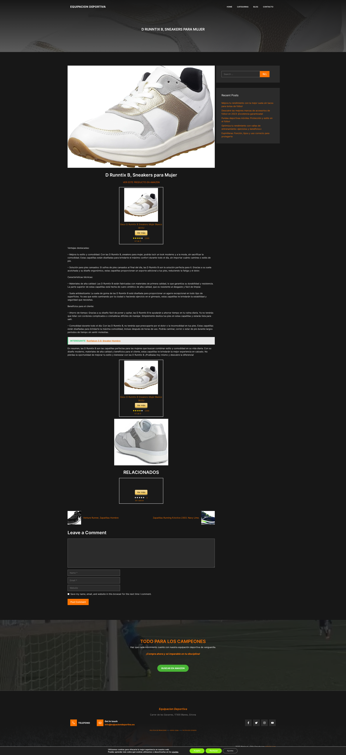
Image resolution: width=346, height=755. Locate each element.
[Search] (265, 74)
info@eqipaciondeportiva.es (120, 724)
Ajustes (230, 750)
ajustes (175, 752)
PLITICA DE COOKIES (189, 730)
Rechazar (214, 750)
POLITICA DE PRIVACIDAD (158, 730)
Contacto (268, 7)
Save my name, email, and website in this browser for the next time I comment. (110, 594)
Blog (255, 7)
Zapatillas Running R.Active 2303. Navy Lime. (176, 517)
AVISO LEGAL (174, 730)
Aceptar (197, 750)
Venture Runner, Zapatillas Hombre (101, 517)
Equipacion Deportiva (88, 6)
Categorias (242, 7)
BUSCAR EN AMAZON (173, 668)
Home (229, 7)
